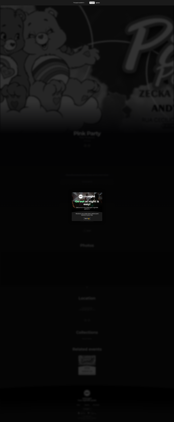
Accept (92, 2)
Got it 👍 (87, 218)
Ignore (98, 2)
